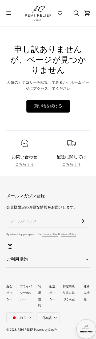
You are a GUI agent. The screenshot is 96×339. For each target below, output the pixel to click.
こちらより (24, 164)
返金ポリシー (9, 292)
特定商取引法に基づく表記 (69, 292)
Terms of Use (50, 234)
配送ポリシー (52, 292)
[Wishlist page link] (60, 13)
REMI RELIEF (25, 330)
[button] (8, 13)
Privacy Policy (68, 234)
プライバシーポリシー (26, 292)
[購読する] (83, 221)
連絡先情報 (87, 292)
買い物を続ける (48, 105)
